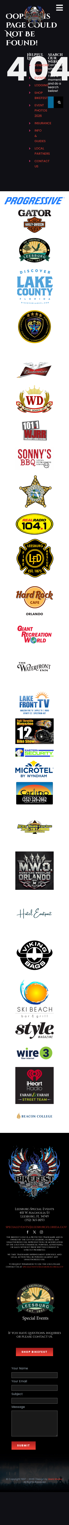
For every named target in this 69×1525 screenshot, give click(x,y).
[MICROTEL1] (34, 762)
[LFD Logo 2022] (34, 540)
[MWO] (34, 853)
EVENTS (40, 78)
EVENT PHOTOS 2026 (40, 110)
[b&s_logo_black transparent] (34, 209)
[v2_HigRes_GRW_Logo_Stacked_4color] (34, 625)
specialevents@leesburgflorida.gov (36, 1227)
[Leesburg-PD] (34, 310)
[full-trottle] (34, 720)
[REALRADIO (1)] (34, 514)
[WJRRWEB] (34, 419)
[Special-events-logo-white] (34, 1281)
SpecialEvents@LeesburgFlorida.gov (43, 1266)
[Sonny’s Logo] (34, 448)
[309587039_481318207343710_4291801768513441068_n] (34, 650)
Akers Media (55, 1479)
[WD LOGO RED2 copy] (34, 386)
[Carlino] (34, 782)
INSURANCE (42, 123)
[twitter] (34, 1232)
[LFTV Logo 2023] (34, 693)
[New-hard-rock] (34, 583)
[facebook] (27, 1232)
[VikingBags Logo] (34, 937)
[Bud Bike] (34, 361)
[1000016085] (34, 980)
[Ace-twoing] (34, 810)
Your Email (19, 1381)
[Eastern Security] (34, 749)
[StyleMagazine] (34, 1023)
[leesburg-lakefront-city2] (34, 239)
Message (18, 1407)
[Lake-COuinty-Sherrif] (34, 475)
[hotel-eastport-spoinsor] (34, 895)
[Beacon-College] (34, 1109)
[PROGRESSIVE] (34, 198)
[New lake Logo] (34, 268)
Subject (17, 1394)
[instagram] (41, 1232)
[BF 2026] (34, 1146)
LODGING (41, 85)
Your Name (20, 1368)
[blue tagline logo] (34, 1044)
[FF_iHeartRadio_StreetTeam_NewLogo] (34, 1068)
